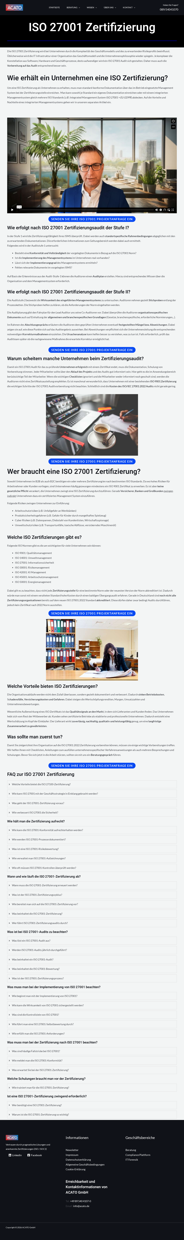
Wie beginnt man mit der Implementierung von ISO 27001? (44, 995)
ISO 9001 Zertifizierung (163, 381)
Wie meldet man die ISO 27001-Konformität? (37, 1060)
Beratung (130, 1150)
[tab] (92, 784)
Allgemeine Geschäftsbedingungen (85, 1164)
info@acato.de (81, 1206)
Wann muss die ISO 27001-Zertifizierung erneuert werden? (44, 885)
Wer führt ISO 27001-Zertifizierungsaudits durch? (40, 923)
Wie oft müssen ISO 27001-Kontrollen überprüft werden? (44, 867)
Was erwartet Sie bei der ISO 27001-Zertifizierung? (40, 1070)
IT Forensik (131, 1159)
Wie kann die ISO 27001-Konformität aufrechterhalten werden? (47, 830)
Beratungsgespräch (101, 754)
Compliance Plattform (137, 1154)
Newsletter (72, 1150)
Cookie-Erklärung (75, 1169)
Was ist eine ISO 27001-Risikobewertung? (35, 848)
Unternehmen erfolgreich (74, 366)
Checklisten (76, 376)
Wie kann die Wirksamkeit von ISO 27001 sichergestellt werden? (48, 1005)
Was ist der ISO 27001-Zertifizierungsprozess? (38, 978)
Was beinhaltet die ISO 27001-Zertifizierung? (37, 913)
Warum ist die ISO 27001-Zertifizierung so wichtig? (40, 1114)
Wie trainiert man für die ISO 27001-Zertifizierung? (40, 1087)
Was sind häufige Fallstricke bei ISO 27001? (36, 1051)
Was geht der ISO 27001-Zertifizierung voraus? (38, 803)
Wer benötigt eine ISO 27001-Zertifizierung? (37, 1105)
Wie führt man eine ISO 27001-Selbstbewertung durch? (43, 1024)
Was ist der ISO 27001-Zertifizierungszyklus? (37, 894)
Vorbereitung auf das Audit (22, 65)
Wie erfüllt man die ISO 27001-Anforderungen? (38, 1033)
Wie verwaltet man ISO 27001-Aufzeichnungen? (39, 858)
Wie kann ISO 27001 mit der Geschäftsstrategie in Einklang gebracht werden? (55, 793)
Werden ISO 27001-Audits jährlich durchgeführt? (39, 950)
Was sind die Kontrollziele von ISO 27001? (35, 1014)
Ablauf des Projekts (81, 371)
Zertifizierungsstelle (64, 590)
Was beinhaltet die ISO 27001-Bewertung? (36, 968)
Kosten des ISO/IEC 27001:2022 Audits (131, 386)
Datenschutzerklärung (78, 1159)
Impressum (72, 1154)
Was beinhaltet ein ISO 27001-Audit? (32, 959)
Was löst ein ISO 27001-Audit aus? (31, 940)
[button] (78, 7)
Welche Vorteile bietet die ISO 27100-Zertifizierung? (41, 784)
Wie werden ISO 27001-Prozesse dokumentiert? (39, 839)
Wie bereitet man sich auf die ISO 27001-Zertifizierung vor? (45, 904)
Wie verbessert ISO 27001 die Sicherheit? (35, 812)
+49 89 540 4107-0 (80, 1201)
